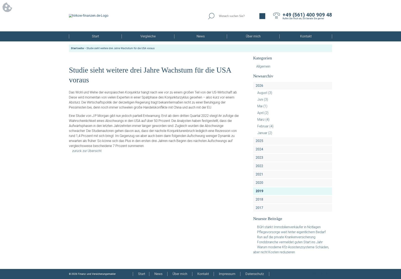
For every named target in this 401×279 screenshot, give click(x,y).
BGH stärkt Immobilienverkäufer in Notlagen (289, 227)
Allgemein (263, 66)
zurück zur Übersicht (87, 151)
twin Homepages (322, 274)
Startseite (77, 48)
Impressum (227, 274)
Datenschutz (254, 274)
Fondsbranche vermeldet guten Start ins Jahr (290, 242)
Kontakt (306, 36)
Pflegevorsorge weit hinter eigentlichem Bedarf (291, 232)
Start (95, 36)
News (201, 36)
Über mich (253, 36)
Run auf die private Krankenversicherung (286, 237)
